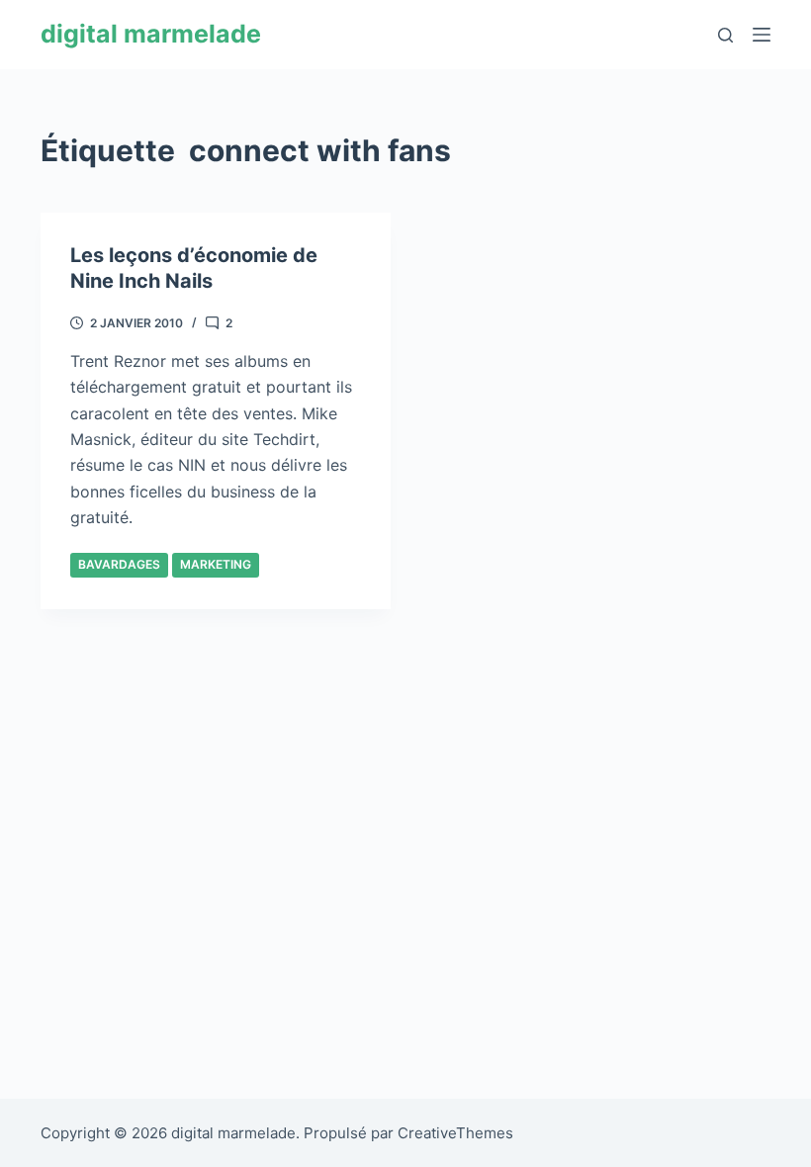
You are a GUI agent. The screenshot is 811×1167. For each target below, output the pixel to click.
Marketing (215, 564)
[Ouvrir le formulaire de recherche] (725, 35)
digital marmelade (151, 33)
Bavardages (119, 564)
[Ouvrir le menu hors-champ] (761, 35)
